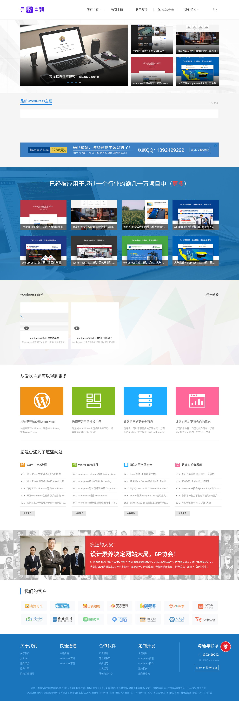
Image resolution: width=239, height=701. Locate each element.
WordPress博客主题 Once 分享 (148, 50)
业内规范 (103, 663)
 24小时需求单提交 (206, 668)
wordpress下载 (67, 663)
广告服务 (103, 653)
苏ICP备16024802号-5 (158, 693)
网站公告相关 (27, 673)
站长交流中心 (106, 673)
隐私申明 (24, 668)
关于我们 (24, 653)
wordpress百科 (67, 658)
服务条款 (24, 663)
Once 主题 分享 (74, 77)
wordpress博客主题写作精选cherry (150, 83)
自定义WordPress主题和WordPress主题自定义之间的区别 (56, 488)
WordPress (140, 693)
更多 (178, 184)
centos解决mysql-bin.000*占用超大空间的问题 (153, 495)
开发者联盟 (104, 658)
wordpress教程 (146, 658)
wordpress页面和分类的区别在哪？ (95, 338)
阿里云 (209, 693)
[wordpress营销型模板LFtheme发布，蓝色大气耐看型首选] (196, 215)
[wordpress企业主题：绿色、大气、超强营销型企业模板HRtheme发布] (145, 251)
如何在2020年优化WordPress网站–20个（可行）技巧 (54, 502)
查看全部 (212, 294)
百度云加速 (186, 693)
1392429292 (210, 654)
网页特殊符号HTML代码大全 (196, 502)
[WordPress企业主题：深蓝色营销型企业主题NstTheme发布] (43, 251)
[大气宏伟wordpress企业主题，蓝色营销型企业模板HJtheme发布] (197, 71)
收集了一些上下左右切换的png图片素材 (202, 495)
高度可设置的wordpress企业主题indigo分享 (200, 50)
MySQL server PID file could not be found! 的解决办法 (157, 488)
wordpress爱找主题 (38, 10)
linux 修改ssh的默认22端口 (144, 474)
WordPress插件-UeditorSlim (92, 495)
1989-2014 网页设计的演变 (196, 481)
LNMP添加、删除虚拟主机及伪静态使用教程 (152, 502)
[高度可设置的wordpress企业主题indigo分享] (197, 39)
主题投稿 (64, 653)
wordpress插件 (146, 663)
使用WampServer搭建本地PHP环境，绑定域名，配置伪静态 (160, 481)
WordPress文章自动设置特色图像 (44, 474)
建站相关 (142, 668)
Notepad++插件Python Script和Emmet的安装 (205, 488)
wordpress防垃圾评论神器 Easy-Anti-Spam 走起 (102, 488)
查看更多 (27, 513)
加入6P (24, 658)
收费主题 (117, 9)
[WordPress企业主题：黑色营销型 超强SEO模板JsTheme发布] (94, 251)
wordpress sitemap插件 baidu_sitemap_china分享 (104, 474)
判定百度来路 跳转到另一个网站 (198, 474)
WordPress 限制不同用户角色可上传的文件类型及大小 (54, 481)
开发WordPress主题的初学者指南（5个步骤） (50, 495)
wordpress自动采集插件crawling (94, 481)
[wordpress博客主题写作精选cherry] (152, 71)
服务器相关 (144, 673)
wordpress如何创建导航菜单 (44, 338)
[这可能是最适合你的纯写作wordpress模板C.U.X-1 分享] (145, 215)
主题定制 (166, 9)
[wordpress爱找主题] (74, 55)
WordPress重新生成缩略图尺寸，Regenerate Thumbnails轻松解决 (112, 502)
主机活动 (103, 668)
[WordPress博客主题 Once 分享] (152, 39)
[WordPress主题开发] (119, 150)
